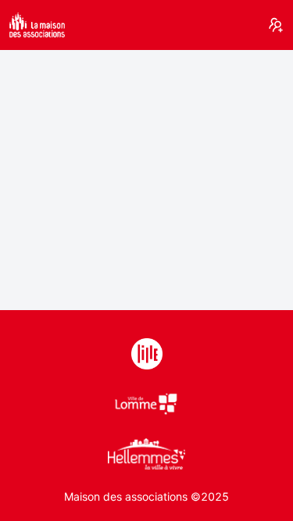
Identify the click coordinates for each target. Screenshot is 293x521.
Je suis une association (276, 25)
